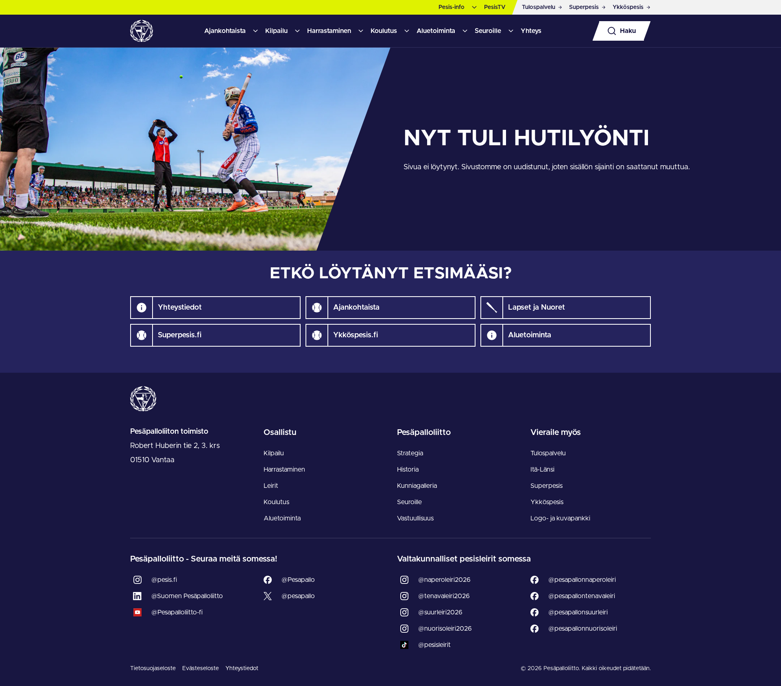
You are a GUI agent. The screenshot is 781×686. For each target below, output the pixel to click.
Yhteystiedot (241, 668)
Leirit (271, 486)
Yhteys (531, 31)
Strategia (410, 453)
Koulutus (384, 31)
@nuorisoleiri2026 (445, 628)
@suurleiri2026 (440, 612)
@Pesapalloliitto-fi (177, 612)
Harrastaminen (329, 31)
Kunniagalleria (417, 486)
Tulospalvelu (548, 453)
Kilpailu (276, 31)
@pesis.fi (164, 580)
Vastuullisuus (415, 518)
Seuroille (488, 31)
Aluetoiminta (436, 31)
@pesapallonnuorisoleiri (582, 628)
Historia (408, 469)
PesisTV (495, 7)
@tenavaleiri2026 (444, 596)
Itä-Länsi (542, 469)
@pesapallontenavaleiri (581, 596)
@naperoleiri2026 (444, 580)
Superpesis (546, 486)
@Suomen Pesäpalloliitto (187, 596)
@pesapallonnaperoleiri (582, 580)
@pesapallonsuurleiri (578, 612)
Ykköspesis (546, 502)
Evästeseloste (200, 668)
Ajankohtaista (225, 31)
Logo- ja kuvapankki (560, 518)
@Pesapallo (298, 580)
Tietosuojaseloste (153, 668)
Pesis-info (451, 7)
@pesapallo (298, 596)
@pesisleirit (434, 645)
